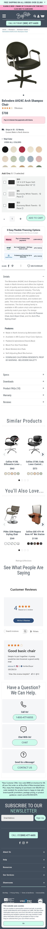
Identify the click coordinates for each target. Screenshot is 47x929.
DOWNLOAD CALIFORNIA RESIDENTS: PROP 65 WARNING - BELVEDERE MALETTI (25, 359)
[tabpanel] (23, 322)
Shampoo (11, 29)
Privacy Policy (14, 893)
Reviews (7, 402)
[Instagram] (23, 843)
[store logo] (23, 14)
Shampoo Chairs (22, 29)
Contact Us (24, 767)
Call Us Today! (23, 23)
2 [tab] (22, 480)
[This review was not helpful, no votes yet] (36, 674)
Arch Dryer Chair (17, 316)
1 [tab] (19, 480)
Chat (25, 742)
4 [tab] (28, 480)
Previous (4, 454)
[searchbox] (13, 631)
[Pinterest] (27, 843)
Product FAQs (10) (11, 388)
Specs (6, 374)
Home (4, 29)
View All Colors (12, 142)
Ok (23, 923)
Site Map (5, 893)
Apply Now (37, 248)
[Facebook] (20, 843)
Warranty (7, 395)
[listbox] (23, 155)
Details (6, 276)
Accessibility (40, 893)
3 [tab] (25, 480)
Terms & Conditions (28, 893)
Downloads (8, 381)
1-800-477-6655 (24, 717)
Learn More (37, 239)
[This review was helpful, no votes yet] (32, 674)
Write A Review (23, 620)
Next (43, 454)
